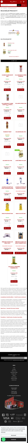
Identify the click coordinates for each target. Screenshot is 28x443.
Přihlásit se (25, 358)
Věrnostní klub (14, 377)
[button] (4, 439)
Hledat (18, 5)
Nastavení (13, 435)
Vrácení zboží (14, 380)
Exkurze (14, 375)
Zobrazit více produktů (13, 56)
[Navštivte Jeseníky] (12, 415)
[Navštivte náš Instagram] (7, 415)
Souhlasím (13, 439)
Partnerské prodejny (14, 372)
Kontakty (14, 369)
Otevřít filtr (14, 60)
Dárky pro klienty (14, 378)
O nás (14, 367)
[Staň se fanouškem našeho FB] (3, 415)
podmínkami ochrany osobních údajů (18, 360)
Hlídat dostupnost (21, 198)
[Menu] (1, 1)
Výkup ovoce (14, 370)
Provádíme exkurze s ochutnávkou (14, 395)
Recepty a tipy (14, 373)
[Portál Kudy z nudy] (19, 415)
